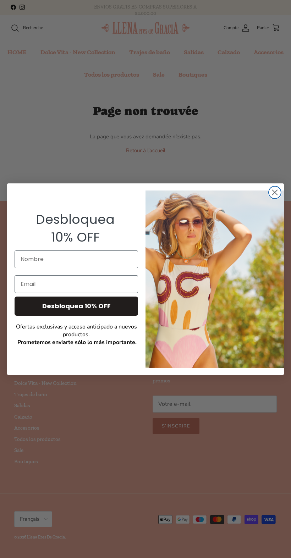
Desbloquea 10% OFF (76, 306)
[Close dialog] (275, 192)
